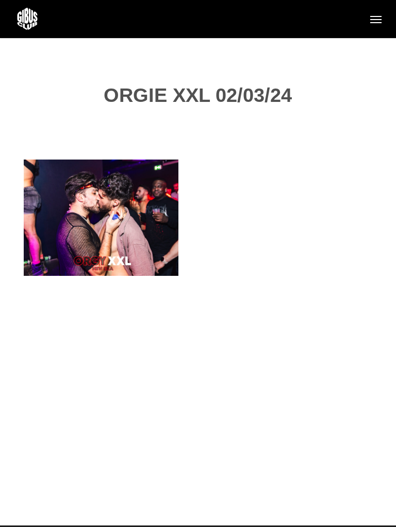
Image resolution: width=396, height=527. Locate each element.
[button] (376, 19)
